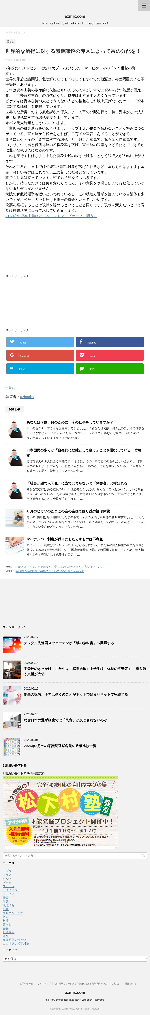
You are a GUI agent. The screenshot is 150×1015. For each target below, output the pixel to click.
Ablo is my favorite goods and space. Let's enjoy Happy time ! (75, 1000)
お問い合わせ (26, 983)
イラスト (8, 874)
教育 (6, 916)
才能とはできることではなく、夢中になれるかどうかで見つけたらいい (59, 566)
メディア (8, 893)
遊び (6, 936)
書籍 (6, 928)
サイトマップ (44, 983)
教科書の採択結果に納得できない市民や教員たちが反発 (50, 571)
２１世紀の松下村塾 (16, 943)
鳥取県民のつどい (14, 939)
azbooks (27, 397)
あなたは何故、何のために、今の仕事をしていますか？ (70, 422)
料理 (6, 920)
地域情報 (8, 905)
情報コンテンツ (13, 913)
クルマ (7, 878)
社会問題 (8, 932)
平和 (6, 909)
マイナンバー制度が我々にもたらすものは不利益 (65, 539)
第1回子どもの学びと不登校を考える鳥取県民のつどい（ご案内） (87, 983)
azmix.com (75, 16)
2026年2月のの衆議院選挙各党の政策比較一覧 (60, 746)
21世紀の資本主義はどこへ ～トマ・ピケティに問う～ (51, 216)
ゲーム (7, 882)
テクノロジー (11, 890)
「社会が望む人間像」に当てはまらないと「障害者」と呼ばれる (77, 483)
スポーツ (8, 886)
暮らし (12, 387)
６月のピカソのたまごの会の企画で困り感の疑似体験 (68, 511)
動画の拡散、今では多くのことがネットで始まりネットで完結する (76, 694)
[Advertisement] (60, 251)
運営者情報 (130, 983)
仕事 (6, 897)
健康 (6, 901)
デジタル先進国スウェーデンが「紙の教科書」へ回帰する (69, 643)
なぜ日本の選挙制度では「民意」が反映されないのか (65, 720)
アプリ (7, 870)
